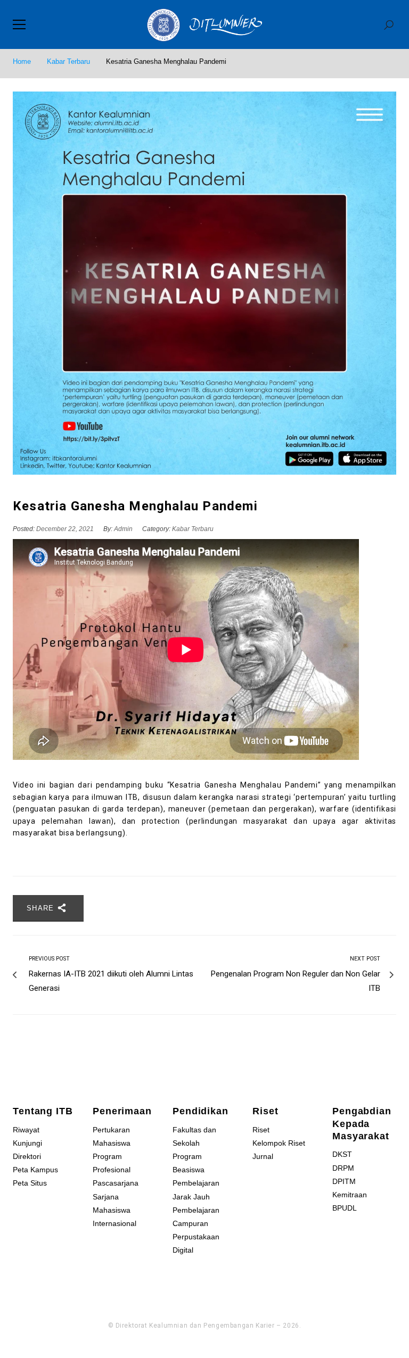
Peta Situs (30, 1183)
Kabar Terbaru (68, 61)
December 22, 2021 (65, 529)
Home (22, 61)
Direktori (27, 1156)
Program (187, 1156)
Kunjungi (27, 1143)
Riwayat (26, 1129)
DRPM (343, 1168)
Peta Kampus (35, 1169)
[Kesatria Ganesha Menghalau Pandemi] (204, 283)
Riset (260, 1129)
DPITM (344, 1181)
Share (42, 908)
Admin (123, 529)
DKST (342, 1154)
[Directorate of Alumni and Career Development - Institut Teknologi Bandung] (204, 24)
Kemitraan (349, 1194)
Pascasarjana (115, 1183)
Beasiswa (188, 1169)
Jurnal (262, 1156)
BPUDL (344, 1208)
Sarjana (106, 1197)
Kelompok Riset (278, 1143)
